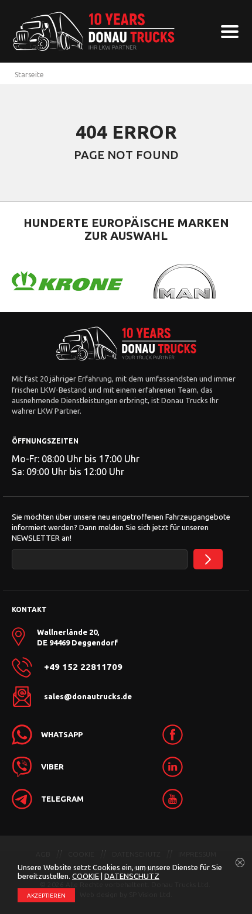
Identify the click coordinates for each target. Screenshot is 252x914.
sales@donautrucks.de (88, 696)
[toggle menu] (229, 31)
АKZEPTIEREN (46, 895)
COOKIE (85, 876)
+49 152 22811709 (83, 667)
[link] (172, 734)
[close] (240, 863)
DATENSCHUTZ (131, 876)
